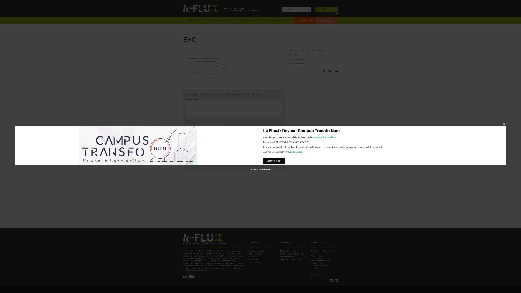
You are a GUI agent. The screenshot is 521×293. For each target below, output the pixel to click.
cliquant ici (297, 152)
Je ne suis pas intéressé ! (260, 169)
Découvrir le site (274, 161)
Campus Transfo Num (325, 137)
